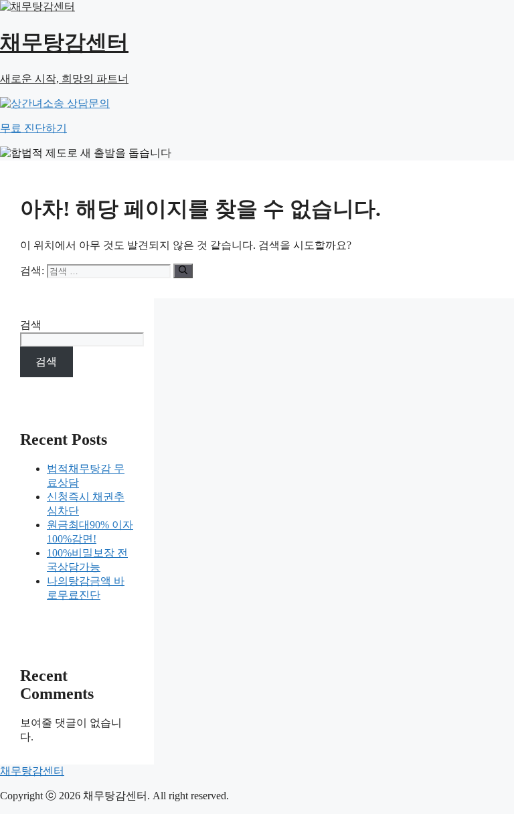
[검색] (183, 271)
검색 (30, 324)
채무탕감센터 (32, 771)
